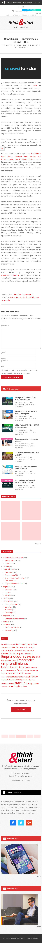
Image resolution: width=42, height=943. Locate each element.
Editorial (6, 566)
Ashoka (17, 644)
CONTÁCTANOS (21, 709)
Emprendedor (12, 656)
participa (20, 679)
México (33, 676)
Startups (9, 412)
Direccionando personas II (23, 294)
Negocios (6, 616)
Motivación (9, 581)
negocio (4, 680)
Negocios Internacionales (14, 619)
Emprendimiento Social (12, 667)
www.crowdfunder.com (10, 275)
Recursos (9, 453)
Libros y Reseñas (11, 604)
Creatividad (9, 572)
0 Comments (23, 47)
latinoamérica (6, 677)
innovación (18, 673)
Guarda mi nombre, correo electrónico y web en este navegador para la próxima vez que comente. (19, 371)
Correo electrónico (4, 360)
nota (35, 85)
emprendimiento (14, 663)
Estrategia (8, 589)
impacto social (6, 673)
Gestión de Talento (12, 628)
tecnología (14, 686)
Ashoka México (28, 159)
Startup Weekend (14, 156)
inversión (28, 674)
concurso (14, 647)
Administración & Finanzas (13, 557)
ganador (35, 670)
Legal (7, 592)
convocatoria (7, 650)
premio (32, 680)
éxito (25, 687)
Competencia (5, 647)
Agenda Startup (6, 644)
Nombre (3, 353)
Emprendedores (9, 569)
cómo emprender (28, 650)
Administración (10, 560)
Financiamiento (24, 670)
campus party (25, 644)
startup (20, 683)
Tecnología (8, 425)
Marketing (8, 607)
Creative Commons (10, 938)
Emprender (25, 660)
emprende (28, 653)
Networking (9, 630)
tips (22, 687)
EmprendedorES (7, 439)
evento (5, 670)
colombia (34, 644)
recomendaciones (7, 683)
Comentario (4, 326)
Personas (6, 624)
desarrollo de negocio (12, 653)
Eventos (35, 45)
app (12, 644)
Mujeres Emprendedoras (14, 583)
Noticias (9, 398)
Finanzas (8, 563)
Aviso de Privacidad (33, 938)
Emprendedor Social (8, 661)
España (27, 667)
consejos (31, 647)
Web (2, 366)
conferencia (23, 647)
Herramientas (8, 601)
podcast (27, 680)
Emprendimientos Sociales (15, 578)
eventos (12, 670)
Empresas (6, 586)
